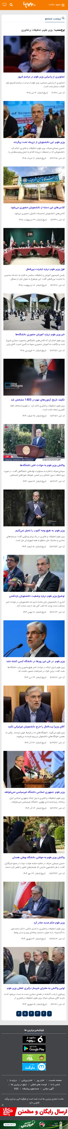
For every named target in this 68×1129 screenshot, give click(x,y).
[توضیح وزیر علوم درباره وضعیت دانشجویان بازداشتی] (34, 573)
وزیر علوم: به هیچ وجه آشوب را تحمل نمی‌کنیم (40, 531)
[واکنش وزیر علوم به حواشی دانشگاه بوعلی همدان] (34, 834)
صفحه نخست (55, 1080)
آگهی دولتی (48, 1089)
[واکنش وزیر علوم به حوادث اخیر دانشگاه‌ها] (34, 442)
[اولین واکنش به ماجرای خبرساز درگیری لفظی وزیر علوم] (34, 965)
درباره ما (13, 1080)
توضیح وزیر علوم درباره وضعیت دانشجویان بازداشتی (37, 596)
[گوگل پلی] (34, 1049)
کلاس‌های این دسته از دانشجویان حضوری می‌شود (38, 208)
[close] (2, 1105)
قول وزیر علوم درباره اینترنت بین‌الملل (45, 269)
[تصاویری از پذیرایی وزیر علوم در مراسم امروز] (34, 54)
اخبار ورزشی (27, 1080)
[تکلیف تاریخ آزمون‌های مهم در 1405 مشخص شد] (34, 377)
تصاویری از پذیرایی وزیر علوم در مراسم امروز (41, 77)
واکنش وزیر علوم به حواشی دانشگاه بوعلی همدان (38, 857)
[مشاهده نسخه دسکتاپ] (4, 4)
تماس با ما (55, 1084)
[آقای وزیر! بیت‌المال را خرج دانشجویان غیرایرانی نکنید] (34, 704)
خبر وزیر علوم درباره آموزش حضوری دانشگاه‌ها (40, 335)
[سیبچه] (34, 1040)
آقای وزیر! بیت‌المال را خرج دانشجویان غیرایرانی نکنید (36, 727)
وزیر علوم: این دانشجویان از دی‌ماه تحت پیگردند (39, 142)
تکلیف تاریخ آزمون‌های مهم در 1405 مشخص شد (38, 400)
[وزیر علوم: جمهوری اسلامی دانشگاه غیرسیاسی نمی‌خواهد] (34, 769)
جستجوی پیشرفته (30, 1089)
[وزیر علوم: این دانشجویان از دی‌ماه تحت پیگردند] (34, 119)
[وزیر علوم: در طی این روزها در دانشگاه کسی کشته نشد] (34, 638)
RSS (16, 1089)
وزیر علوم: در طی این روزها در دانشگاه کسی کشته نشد (35, 661)
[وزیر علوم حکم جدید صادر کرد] (34, 900)
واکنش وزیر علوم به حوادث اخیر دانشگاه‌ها (42, 465)
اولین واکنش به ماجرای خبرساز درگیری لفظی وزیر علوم (36, 988)
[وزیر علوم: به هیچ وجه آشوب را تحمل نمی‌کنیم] (34, 508)
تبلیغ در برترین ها (19, 1084)
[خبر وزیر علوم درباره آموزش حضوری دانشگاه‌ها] (34, 311)
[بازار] (34, 1058)
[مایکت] (34, 1067)
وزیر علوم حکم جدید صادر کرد (49, 923)
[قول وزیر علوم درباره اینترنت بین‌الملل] (34, 246)
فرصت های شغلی (39, 1084)
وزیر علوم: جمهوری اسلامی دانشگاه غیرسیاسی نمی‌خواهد (34, 792)
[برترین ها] (29, 5)
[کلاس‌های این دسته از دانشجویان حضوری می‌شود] (34, 184)
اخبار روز (41, 1080)
